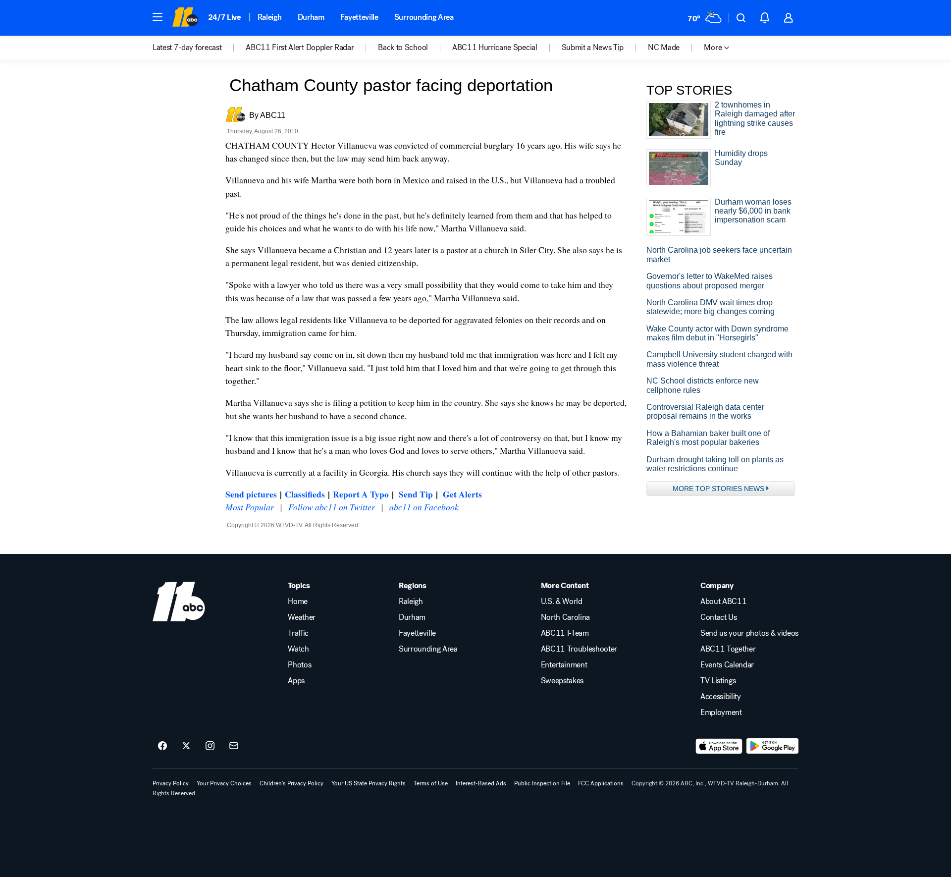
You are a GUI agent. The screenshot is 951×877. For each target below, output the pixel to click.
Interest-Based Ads (481, 783)
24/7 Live (224, 17)
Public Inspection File (542, 783)
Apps (296, 681)
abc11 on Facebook (424, 507)
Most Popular (249, 507)
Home (298, 601)
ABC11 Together (728, 649)
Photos (299, 665)
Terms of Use (431, 783)
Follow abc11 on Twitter (331, 507)
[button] (157, 17)
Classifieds (305, 494)
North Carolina (565, 617)
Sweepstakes (562, 681)
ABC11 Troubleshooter (579, 649)
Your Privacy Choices (224, 783)
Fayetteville (359, 17)
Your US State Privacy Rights (368, 783)
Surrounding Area (424, 17)
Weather (302, 617)
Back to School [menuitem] (403, 47)
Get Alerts (462, 494)
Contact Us (718, 617)
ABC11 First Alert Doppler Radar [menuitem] (300, 47)
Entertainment (564, 665)
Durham (311, 17)
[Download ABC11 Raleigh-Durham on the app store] (719, 746)
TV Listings (718, 681)
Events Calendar (727, 665)
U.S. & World (561, 601)
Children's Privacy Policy (291, 783)
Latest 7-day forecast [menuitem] (187, 47)
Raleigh (270, 17)
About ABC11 (723, 601)
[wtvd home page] (179, 601)
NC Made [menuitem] (664, 47)
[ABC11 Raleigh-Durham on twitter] (186, 746)
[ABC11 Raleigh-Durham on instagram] (210, 746)
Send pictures (251, 494)
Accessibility (720, 697)
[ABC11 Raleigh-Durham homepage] (185, 18)
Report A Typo (361, 494)
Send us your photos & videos (749, 633)
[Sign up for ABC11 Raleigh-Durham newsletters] (234, 746)
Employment (721, 712)
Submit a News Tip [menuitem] (593, 47)
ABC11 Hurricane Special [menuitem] (494, 47)
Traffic (298, 633)
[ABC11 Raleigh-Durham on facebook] (162, 746)
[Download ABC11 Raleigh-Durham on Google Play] (772, 746)
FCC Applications (601, 783)
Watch (298, 649)
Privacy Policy (171, 783)
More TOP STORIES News (718, 489)
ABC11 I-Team (565, 633)
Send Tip (416, 494)
